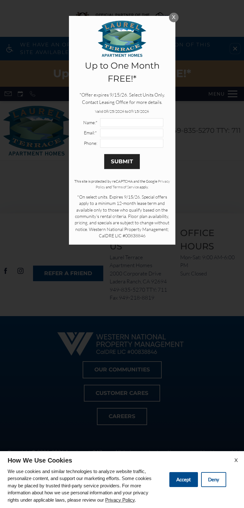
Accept (183, 479)
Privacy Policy (120, 500)
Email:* (90, 132)
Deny (213, 479)
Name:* (90, 122)
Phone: (90, 143)
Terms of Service (125, 187)
